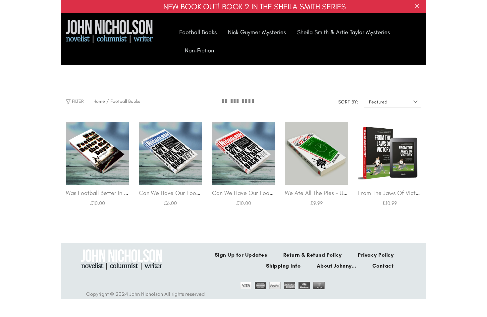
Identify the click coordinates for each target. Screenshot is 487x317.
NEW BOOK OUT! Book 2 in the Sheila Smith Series (254, 6)
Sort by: (348, 102)
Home (99, 101)
